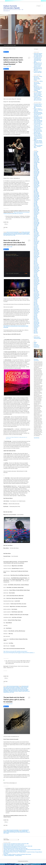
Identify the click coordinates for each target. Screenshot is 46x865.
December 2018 (36, 241)
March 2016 (36, 276)
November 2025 (36, 159)
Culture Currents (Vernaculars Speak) (11, 7)
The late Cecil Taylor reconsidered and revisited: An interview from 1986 (15, 843)
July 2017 (35, 258)
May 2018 (35, 247)
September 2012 (36, 325)
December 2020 (36, 222)
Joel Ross (15, 233)
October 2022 (36, 197)
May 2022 (35, 203)
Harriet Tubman (16, 831)
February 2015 (36, 291)
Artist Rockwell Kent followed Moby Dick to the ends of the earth (38, 118)
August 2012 (36, 327)
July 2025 (35, 163)
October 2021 (36, 211)
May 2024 (35, 177)
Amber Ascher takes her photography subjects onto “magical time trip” (38, 54)
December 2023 (36, 182)
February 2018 (36, 250)
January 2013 (36, 321)
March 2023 (36, 191)
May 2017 (35, 261)
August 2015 (36, 284)
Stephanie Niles (12, 691)
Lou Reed (8, 832)
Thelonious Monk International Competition (19, 234)
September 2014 (36, 297)
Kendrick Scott (19, 233)
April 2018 (35, 248)
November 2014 (36, 295)
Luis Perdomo (20, 689)
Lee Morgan (24, 233)
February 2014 (36, 305)
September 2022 (36, 198)
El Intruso (21, 687)
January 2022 (36, 208)
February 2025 (36, 169)
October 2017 (36, 255)
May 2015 (35, 288)
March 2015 (36, 290)
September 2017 (36, 256)
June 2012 (35, 329)
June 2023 (35, 189)
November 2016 (36, 268)
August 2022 (36, 199)
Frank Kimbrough (6, 688)
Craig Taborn (18, 687)
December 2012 (36, 322)
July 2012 (35, 328)
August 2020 (36, 225)
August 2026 (36, 151)
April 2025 (35, 167)
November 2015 (36, 281)
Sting (18, 832)
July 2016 (35, 272)
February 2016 (36, 277)
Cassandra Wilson (6, 831)
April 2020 (35, 230)
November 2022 (36, 196)
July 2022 (35, 201)
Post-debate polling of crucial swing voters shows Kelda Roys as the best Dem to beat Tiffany (38, 59)
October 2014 (36, 296)
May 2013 (35, 316)
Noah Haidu (15, 690)
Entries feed (36, 344)
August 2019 (36, 236)
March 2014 (36, 304)
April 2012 (35, 331)
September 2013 (36, 311)
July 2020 (35, 227)
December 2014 (36, 294)
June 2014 (35, 301)
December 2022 (36, 195)
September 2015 (36, 283)
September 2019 (36, 235)
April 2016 (35, 275)
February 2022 (36, 207)
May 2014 (35, 302)
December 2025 (36, 158)
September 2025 (36, 162)
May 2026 (35, 154)
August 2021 (36, 214)
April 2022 (35, 204)
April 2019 (35, 239)
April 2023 (35, 190)
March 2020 (36, 231)
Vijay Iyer (16, 691)
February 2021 (36, 219)
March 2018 (36, 249)
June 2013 (35, 315)
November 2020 (36, 223)
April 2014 (35, 303)
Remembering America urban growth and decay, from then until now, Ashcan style (17, 846)
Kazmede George (14, 689)
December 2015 (36, 279)
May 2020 (35, 229)
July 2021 (35, 215)
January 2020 (36, 234)
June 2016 (35, 274)
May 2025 (35, 165)
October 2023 (36, 184)
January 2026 (36, 157)
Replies (7, 833)
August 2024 (36, 175)
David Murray (12, 831)
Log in (35, 343)
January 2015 (36, 292)
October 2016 (36, 269)
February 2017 (36, 264)
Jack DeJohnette (12, 688)
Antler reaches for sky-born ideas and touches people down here (38, 131)
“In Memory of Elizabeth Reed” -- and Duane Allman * (38, 146)
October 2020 (36, 224)
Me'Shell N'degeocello (13, 832)
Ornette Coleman (20, 690)
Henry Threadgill (22, 831)
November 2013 (36, 309)
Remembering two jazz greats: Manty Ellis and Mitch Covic (38, 68)
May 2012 (35, 330)
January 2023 (36, 194)
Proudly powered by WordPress (23, 861)
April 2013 (35, 317)
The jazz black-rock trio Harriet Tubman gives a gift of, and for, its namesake (14, 699)
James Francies (27, 232)
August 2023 (36, 187)
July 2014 (35, 299)
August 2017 (36, 257)
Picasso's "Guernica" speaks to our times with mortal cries (38, 110)
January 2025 (36, 170)
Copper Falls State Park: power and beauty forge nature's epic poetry (38, 121)
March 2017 (36, 263)
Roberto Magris (25, 690)
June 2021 (35, 216)
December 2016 (36, 267)
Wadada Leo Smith (21, 691)
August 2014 (36, 298)
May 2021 (35, 217)
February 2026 (36, 156)
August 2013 (36, 312)
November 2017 (36, 254)
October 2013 (36, 310)
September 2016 (36, 270)
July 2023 (35, 188)
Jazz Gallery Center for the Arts (8, 233)
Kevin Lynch (36, 76)
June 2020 (35, 228)
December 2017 (36, 252)
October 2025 (36, 161)
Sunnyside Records (22, 832)
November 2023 (36, 183)
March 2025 (36, 168)
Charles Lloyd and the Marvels (11, 687)
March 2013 (36, 318)
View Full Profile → (37, 437)
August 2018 (36, 243)
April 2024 (35, 178)
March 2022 (36, 205)
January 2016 (36, 278)
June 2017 (35, 259)
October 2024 (36, 174)
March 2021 (36, 218)
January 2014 (36, 307)
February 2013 (36, 319)
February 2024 (36, 181)
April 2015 (35, 289)
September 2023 (36, 185)
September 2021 (36, 212)
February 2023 (36, 192)
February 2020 (36, 232)
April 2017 (35, 262)
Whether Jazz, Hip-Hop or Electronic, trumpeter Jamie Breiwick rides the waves (17, 854)
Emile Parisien (26, 687)
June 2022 (35, 202)
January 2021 (36, 221)
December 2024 (36, 171)
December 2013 (36, 308)
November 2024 (36, 172)
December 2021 (36, 209)
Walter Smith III (8, 235)
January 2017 (36, 265)
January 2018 (36, 251)
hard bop (23, 232)
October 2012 (36, 324)
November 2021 (36, 210)
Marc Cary (24, 689)
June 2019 (35, 237)
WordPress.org (36, 347)
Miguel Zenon (11, 690)
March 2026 (36, 155)
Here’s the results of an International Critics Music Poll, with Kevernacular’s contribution (14, 242)
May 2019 (35, 238)
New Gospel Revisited (8, 234)
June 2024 (35, 176)
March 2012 (36, 332)
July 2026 (35, 152)
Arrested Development (25, 830)
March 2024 (36, 179)
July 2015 (35, 285)
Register (35, 342)
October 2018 (36, 242)
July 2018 (35, 244)
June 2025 (35, 164)
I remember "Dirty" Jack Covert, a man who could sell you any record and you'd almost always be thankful (38, 126)
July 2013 (35, 314)
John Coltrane (9, 689)
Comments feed (36, 345)
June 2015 (35, 287)
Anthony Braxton (24, 686)
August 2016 (36, 271)
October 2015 (36, 282)
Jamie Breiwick (17, 688)
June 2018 (35, 245)
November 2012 (36, 323)
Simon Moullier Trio (6, 691)
